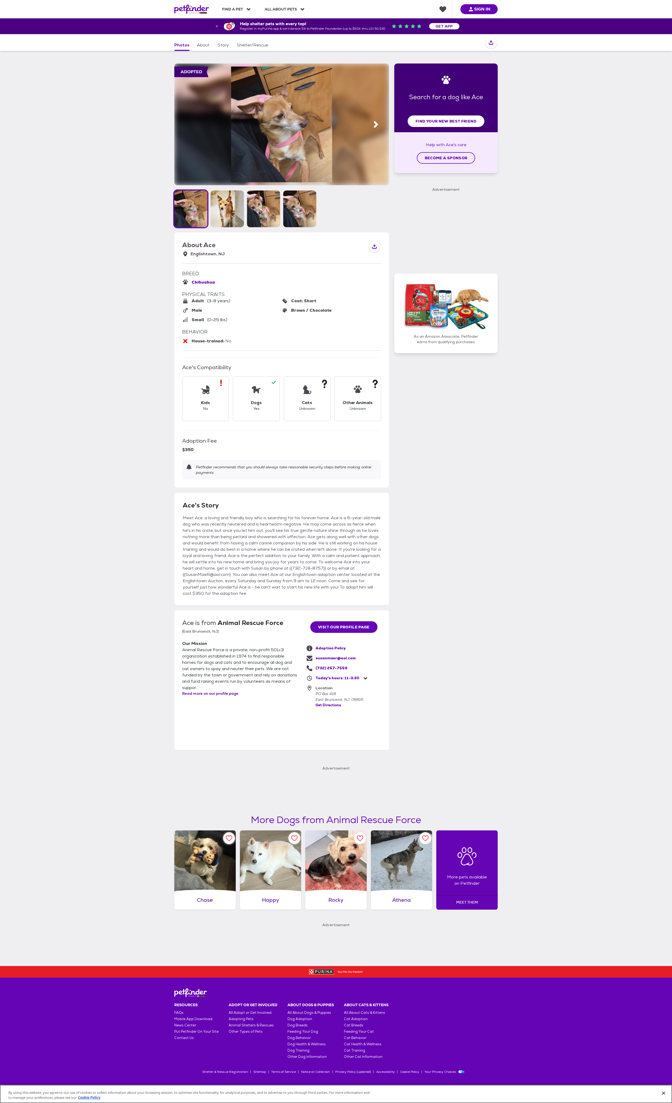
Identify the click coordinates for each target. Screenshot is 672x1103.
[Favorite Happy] (294, 838)
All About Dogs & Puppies (309, 1012)
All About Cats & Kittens (364, 1012)
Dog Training (298, 1050)
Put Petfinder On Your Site (196, 1031)
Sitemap (259, 1072)
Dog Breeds (297, 1025)
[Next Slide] (376, 124)
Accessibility (385, 1072)
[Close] (663, 1093)
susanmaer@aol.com (336, 658)
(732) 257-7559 (331, 668)
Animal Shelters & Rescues (251, 1025)
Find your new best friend (446, 121)
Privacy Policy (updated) (353, 1072)
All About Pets (281, 9)
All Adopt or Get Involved (250, 1012)
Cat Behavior (355, 1038)
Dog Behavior (299, 1038)
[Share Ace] (491, 43)
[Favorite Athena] (425, 838)
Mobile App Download (193, 1019)
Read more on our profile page (210, 693)
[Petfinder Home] (191, 9)
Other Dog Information (307, 1056)
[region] (336, 1094)
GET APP (444, 26)
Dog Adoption (299, 1019)
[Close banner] (217, 26)
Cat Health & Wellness (362, 1044)
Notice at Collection (315, 1072)
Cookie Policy (409, 1072)
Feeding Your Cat (359, 1031)
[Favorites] (443, 9)
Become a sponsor (446, 158)
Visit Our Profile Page (344, 627)
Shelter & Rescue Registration (225, 1072)
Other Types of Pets (245, 1031)
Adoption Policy (331, 648)
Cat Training (354, 1050)
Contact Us (184, 1038)
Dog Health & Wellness (306, 1044)
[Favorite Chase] (229, 838)
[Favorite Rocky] (360, 838)
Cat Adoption (356, 1019)
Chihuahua (203, 282)
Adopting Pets (241, 1019)
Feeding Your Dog (302, 1031)
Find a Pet (232, 9)
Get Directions (328, 705)
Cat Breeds (353, 1025)
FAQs (178, 1012)
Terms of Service (283, 1072)
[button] (190, 208)
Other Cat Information (363, 1056)
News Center (185, 1025)
